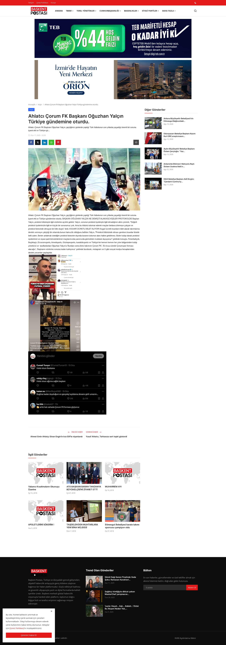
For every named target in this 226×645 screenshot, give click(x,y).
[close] (51, 611)
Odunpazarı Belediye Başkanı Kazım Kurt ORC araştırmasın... (180, 134)
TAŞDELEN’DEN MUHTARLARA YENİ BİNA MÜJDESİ (82, 526)
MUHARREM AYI (113, 486)
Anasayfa (31, 104)
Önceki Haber (77, 432)
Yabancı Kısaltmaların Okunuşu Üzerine (44, 488)
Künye (53, 2)
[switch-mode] (196, 3)
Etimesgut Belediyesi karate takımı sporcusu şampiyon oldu (122, 526)
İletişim (31, 2)
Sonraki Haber (92, 432)
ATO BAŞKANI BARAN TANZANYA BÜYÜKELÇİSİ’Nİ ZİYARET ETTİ (84, 488)
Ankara (59, 11)
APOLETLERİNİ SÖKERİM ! (41, 524)
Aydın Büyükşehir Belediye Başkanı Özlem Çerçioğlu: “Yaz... (179, 150)
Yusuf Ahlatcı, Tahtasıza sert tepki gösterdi (106, 436)
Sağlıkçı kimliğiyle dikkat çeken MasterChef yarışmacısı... (120, 592)
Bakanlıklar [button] (130, 11)
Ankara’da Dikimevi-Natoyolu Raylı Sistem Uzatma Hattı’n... (179, 165)
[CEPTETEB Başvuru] (113, 38)
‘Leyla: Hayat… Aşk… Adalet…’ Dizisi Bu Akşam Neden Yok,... (122, 607)
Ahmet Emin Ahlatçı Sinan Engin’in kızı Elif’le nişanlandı (56, 436)
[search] (195, 10)
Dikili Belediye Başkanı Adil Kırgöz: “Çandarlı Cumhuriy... (179, 180)
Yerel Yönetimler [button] (85, 11)
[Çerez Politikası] (17, 628)
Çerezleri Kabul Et (29, 635)
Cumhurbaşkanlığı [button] (109, 11)
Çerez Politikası (42, 2)
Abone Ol (192, 587)
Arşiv (40, 104)
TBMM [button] (69, 11)
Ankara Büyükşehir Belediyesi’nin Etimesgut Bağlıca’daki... (178, 119)
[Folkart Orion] (113, 79)
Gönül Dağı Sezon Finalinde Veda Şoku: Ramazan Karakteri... (120, 578)
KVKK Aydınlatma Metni (185, 638)
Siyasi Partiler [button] (149, 11)
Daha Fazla (168, 11)
